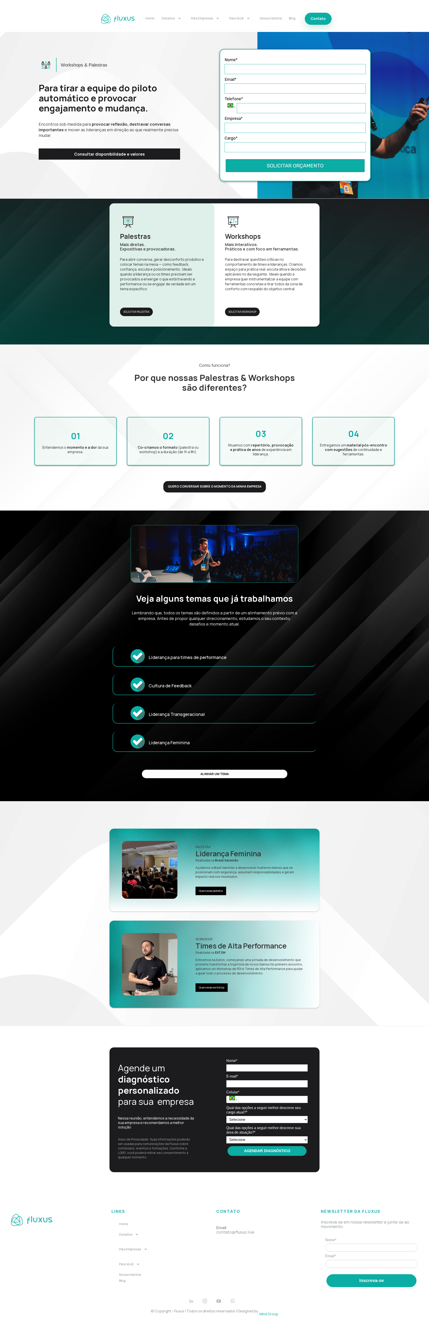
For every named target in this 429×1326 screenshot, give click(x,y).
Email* (230, 79)
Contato (318, 18)
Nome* (231, 59)
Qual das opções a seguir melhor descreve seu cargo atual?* (263, 1110)
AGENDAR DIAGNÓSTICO (267, 1151)
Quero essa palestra (211, 891)
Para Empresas (202, 18)
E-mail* (232, 1076)
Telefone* (234, 98)
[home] (118, 19)
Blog (292, 18)
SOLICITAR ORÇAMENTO (295, 166)
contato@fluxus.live (235, 1229)
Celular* (232, 1092)
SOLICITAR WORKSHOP (242, 312)
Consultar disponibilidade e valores (109, 154)
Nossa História (271, 18)
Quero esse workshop (211, 987)
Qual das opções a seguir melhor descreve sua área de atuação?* (263, 1130)
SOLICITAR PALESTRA (136, 312)
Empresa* (234, 118)
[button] (171, 18)
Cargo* (231, 138)
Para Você (236, 18)
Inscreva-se (371, 1280)
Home (149, 18)
